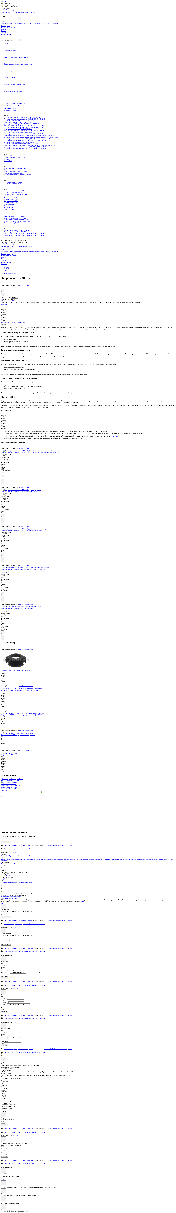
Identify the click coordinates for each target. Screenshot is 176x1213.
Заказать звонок (30, 12)
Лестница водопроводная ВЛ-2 (14, 192)
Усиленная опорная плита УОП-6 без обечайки (15, 670)
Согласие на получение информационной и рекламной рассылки (24, 849)
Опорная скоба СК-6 (10, 206)
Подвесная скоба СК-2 (11, 199)
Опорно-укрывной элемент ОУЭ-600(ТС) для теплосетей (19, 608)
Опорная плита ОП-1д (8, 755)
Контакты (4, 36)
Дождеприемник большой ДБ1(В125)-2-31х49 (18, 122)
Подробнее (4, 304)
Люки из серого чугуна (11, 105)
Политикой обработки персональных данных (58, 845)
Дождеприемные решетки (12, 183)
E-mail (3, 967)
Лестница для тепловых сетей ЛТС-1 (16, 194)
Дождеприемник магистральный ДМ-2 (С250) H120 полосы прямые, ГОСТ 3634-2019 (31, 139)
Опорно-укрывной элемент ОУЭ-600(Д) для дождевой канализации (22, 530)
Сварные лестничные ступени (13, 173)
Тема (2, 1009)
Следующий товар (19, 322)
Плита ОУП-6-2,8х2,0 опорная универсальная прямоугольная (20, 690)
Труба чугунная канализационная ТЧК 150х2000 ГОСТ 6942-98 (24, 235)
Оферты (16, 852)
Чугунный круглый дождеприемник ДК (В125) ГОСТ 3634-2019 (24, 119)
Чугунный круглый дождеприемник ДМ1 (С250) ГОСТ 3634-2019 (25, 130)
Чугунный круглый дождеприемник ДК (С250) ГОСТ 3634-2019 (24, 117)
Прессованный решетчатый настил (15, 168)
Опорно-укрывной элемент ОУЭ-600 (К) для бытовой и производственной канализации (28, 452)
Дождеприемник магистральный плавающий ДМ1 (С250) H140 (24, 134)
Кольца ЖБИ (8, 161)
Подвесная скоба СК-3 (11, 201)
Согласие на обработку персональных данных (18, 845)
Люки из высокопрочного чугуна (14, 103)
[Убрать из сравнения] (4, 283)
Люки (2, 859)
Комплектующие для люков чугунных (28, 859)
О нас (3, 21)
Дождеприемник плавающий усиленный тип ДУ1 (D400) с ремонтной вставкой (29, 145)
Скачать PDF (5, 1179)
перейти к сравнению (26, 285)
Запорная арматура (73, 859)
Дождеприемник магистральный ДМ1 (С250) (18, 132)
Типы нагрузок (19, 864)
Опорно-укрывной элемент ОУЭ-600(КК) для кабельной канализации (23, 569)
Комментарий (5, 976)
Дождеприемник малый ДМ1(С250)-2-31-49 (18, 129)
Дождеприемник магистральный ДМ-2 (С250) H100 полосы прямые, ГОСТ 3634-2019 (31, 137)
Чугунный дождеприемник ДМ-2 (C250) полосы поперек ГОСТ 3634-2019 (27, 140)
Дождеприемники (10, 859)
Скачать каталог (6, 12)
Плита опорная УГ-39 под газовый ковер (17, 221)
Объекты (3, 32)
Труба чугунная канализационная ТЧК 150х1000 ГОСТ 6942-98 (24, 233)
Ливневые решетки (85, 859)
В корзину (15, 297)
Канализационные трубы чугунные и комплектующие (123, 859)
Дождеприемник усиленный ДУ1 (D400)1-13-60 (19, 142)
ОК (2, 903)
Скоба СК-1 (8, 196)
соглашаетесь (128, 900)
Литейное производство (8, 27)
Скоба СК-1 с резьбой (11, 197)
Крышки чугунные (10, 110)
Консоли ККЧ (8, 156)
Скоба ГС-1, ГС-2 (9, 207)
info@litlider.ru (15, 10)
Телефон (4, 969)
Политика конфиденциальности (11, 896)
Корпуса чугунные (10, 108)
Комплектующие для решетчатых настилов (17, 175)
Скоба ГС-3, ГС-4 (9, 209)
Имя (2, 963)
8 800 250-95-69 (5, 10)
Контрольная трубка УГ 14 (12, 223)
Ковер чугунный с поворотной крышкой (17, 219)
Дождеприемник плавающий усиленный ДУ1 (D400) (21, 143)
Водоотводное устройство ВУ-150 (15, 232)
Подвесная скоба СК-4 (11, 202)
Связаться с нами (19, 12)
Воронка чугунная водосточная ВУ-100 (16, 230)
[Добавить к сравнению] (2, 283)
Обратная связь (27, 882)
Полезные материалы (26, 23)
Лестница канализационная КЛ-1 (14, 191)
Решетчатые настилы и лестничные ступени (53, 859)
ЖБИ (93, 859)
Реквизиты (36, 23)
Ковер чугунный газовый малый (14, 216)
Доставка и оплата (6, 34)
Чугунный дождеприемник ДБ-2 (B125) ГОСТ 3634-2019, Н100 (24, 125)
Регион (3, 971)
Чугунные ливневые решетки (13, 182)
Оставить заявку (6, 842)
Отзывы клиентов (14, 23)
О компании (4, 23)
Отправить (4, 978)
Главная (3, 856)
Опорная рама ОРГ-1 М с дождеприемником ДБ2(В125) (18, 735)
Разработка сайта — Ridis (9, 898)
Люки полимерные (10, 107)
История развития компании (49, 23)
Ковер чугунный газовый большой (15, 218)
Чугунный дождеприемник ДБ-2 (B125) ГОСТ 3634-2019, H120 (24, 127)
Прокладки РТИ (9, 159)
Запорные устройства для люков (14, 157)
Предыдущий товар (7, 322)
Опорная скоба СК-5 (10, 204)
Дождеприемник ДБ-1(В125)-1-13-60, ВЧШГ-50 (19, 120)
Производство (5, 26)
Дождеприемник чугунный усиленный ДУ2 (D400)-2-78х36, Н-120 (25, 148)
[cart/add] (2, 482)
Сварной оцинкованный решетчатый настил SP (19, 170)
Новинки (4, 29)
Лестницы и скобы (100, 859)
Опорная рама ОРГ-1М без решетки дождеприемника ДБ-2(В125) (21, 715)
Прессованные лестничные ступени (15, 171)
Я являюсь (4, 972)
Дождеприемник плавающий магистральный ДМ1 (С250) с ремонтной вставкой (29, 135)
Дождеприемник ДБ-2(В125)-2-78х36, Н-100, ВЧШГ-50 (21, 124)
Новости (3, 31)
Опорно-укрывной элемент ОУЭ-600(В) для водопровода (19, 491)
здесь (82, 901)
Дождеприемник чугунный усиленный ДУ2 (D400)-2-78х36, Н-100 (25, 147)
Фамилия (4, 965)
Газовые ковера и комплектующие (151, 859)
